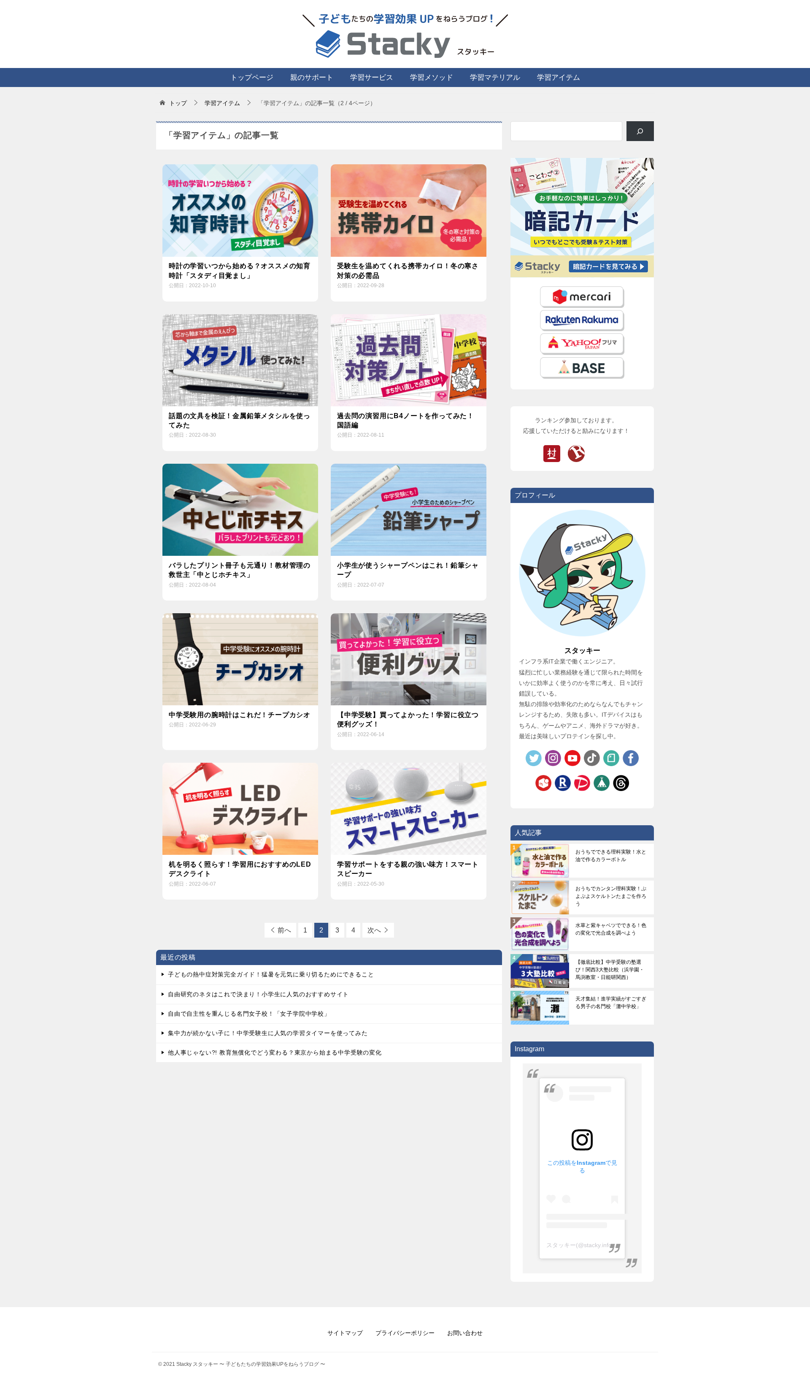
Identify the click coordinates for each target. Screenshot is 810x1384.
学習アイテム (558, 77)
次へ (374, 930)
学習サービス (371, 77)
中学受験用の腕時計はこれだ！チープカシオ (239, 714)
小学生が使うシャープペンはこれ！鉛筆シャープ (408, 570)
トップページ (251, 77)
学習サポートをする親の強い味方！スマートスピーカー (408, 869)
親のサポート (311, 77)
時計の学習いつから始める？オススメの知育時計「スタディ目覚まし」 (239, 270)
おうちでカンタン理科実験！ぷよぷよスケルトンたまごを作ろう (610, 896)
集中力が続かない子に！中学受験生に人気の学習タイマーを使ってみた (268, 1033)
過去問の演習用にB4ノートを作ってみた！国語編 (405, 420)
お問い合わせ (465, 1333)
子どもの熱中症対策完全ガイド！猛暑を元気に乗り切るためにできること (271, 974)
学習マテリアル (495, 77)
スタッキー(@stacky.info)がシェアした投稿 (603, 1245)
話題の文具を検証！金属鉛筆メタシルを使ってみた (239, 420)
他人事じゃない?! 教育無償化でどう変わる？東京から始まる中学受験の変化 (275, 1052)
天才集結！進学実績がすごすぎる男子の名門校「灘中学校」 (610, 1002)
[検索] (640, 131)
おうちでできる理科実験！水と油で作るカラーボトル (610, 855)
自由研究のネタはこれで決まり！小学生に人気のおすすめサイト (258, 994)
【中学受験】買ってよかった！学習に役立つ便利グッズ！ (408, 719)
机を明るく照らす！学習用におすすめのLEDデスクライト (240, 869)
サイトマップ (345, 1333)
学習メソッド (431, 77)
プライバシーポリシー (405, 1333)
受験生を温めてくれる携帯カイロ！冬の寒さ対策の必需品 (408, 270)
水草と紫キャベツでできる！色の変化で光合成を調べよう (610, 929)
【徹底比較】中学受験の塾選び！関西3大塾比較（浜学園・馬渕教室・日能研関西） (609, 969)
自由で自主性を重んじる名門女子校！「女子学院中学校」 (249, 1013)
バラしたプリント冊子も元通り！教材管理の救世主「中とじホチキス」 (239, 570)
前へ (284, 930)
